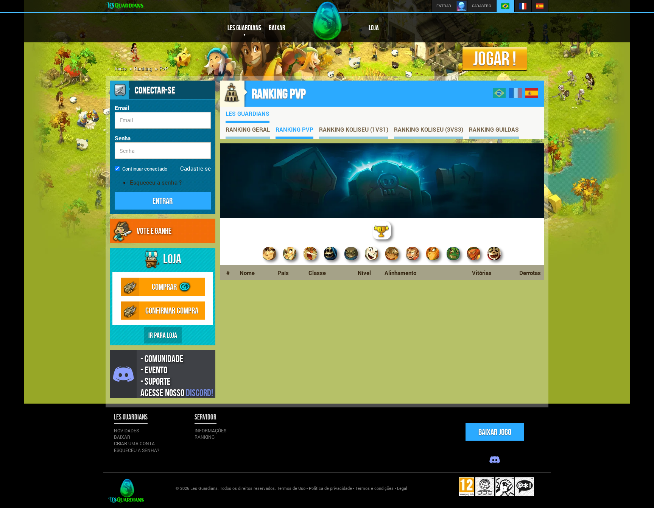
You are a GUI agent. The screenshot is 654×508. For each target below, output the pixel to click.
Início (120, 68)
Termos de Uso (291, 488)
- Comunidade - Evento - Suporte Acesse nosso (176, 375)
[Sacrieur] (473, 261)
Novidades (126, 430)
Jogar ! (494, 58)
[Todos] (382, 240)
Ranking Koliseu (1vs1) (353, 129)
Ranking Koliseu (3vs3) (428, 129)
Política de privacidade (330, 488)
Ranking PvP (294, 129)
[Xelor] (351, 261)
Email (122, 108)
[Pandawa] (494, 261)
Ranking (143, 68)
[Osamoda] (289, 261)
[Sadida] (453, 261)
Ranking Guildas (494, 129)
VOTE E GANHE (154, 230)
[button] (163, 201)
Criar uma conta (134, 443)
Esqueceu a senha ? (156, 182)
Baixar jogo (494, 432)
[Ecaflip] (371, 261)
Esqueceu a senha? (136, 450)
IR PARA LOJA (162, 335)
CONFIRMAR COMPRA (171, 310)
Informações (210, 430)
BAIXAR (277, 27)
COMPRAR (165, 286)
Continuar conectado (144, 168)
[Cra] (433, 261)
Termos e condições (374, 488)
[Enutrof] (310, 261)
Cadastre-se (195, 168)
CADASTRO (481, 5)
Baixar (122, 437)
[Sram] (330, 261)
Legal (402, 488)
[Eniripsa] (392, 261)
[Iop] (412, 261)
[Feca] (269, 261)
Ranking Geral (248, 129)
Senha (123, 138)
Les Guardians (247, 113)
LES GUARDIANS (244, 27)
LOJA (374, 27)
